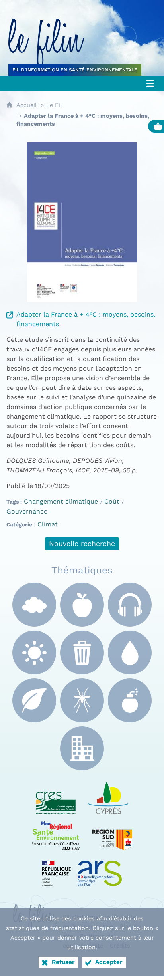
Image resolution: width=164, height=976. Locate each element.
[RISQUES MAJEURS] (130, 700)
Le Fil (54, 105)
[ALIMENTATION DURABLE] (82, 605)
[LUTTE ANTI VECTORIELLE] (82, 700)
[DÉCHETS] (82, 652)
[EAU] (130, 652)
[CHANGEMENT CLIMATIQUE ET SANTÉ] (34, 652)
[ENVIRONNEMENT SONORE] (130, 605)
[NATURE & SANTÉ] (34, 700)
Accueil (26, 105)
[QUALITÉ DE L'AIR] (34, 605)
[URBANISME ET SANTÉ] (82, 748)
